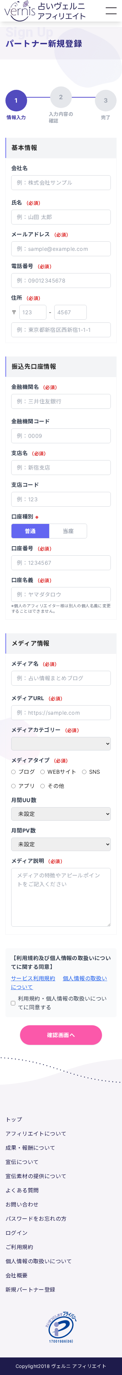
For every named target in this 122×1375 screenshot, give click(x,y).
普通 (30, 531)
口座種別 (25, 516)
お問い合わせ (22, 1204)
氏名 (27, 202)
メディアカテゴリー (46, 729)
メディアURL (38, 698)
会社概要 (16, 1275)
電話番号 (32, 266)
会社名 (19, 168)
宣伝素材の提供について (35, 1176)
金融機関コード (30, 421)
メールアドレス (41, 234)
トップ (13, 1119)
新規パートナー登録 (30, 1289)
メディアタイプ (40, 760)
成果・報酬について (30, 1147)
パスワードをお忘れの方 (35, 1218)
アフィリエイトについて (35, 1133)
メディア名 (35, 663)
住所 (27, 297)
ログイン (16, 1232)
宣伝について (22, 1162)
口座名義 (32, 580)
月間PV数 (23, 830)
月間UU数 (23, 800)
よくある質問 (22, 1190)
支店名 (30, 453)
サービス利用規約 (33, 978)
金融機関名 (35, 387)
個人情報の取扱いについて (38, 1261)
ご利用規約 (19, 1247)
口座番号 (32, 548)
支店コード (25, 484)
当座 (68, 531)
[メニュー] (111, 11)
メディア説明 (38, 860)
